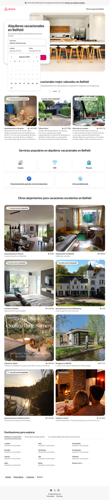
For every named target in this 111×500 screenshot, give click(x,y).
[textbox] (17, 50)
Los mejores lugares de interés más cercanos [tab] (64, 437)
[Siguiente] (59, 91)
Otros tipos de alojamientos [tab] (35, 437)
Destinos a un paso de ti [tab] (12, 437)
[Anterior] (50, 91)
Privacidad (50, 496)
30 (37, 83)
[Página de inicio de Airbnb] (9, 9)
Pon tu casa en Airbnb (95, 9)
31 (11, 88)
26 (20, 83)
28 (28, 83)
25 (16, 83)
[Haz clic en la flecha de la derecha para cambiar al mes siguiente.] (36, 57)
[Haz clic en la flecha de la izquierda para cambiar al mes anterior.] (11, 57)
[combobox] (27, 43)
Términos (59, 496)
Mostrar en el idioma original (75, 3)
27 (24, 83)
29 (32, 83)
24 (11, 83)
